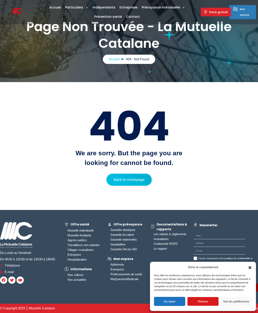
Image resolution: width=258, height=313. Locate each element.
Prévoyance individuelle (161, 7)
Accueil (55, 7)
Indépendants (104, 7)
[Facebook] (3, 280)
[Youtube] (20, 280)
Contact (133, 16)
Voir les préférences (236, 301)
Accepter (170, 301)
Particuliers (74, 7)
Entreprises (129, 7)
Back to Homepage (129, 180)
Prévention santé (108, 16)
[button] (250, 267)
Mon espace (244, 12)
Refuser (203, 301)
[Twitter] (12, 280)
